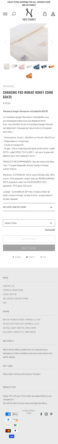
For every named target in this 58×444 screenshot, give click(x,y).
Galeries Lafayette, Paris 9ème (19, 332)
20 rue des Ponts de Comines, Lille (21, 324)
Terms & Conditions (13, 290)
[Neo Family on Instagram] (46, 414)
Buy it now (29, 248)
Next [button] (49, 42)
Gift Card (8, 366)
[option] (29, 42)
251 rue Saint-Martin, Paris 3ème (19, 328)
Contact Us (8, 286)
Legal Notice (10, 294)
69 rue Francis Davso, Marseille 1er (21, 320)
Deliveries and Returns (15, 299)
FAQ (4, 303)
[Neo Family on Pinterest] (51, 414)
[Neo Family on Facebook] (41, 414)
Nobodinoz (8, 86)
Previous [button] (8, 42)
